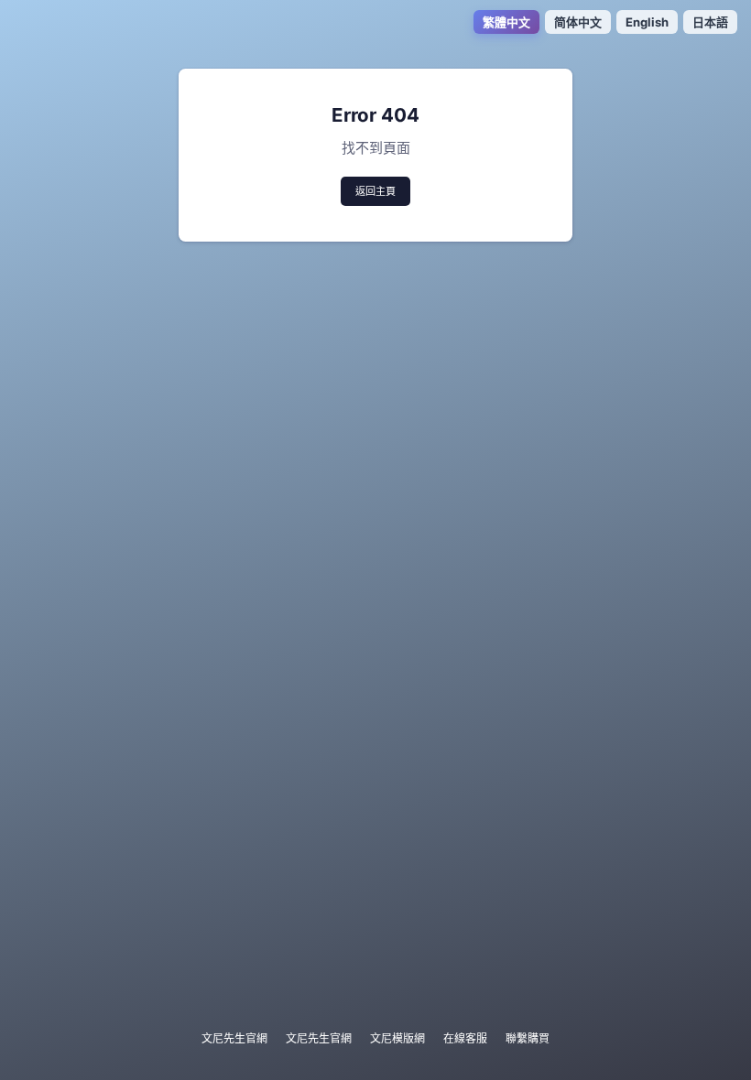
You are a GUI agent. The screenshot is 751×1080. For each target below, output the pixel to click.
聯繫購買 (528, 1038)
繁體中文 (506, 22)
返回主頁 (375, 191)
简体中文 (578, 22)
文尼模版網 (397, 1038)
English (647, 22)
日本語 (710, 22)
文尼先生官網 (234, 1038)
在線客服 (465, 1038)
